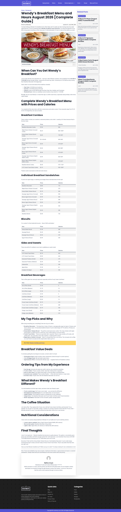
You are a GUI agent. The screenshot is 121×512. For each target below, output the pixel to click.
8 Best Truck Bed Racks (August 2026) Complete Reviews (87, 81)
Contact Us (50, 494)
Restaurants (77, 499)
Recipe (85, 3)
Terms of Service (52, 501)
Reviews (60, 3)
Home (22, 10)
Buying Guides (46, 3)
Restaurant (28, 10)
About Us (50, 492)
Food (75, 489)
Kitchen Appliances (69, 3)
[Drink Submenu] (81, 3)
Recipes (76, 496)
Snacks (76, 494)
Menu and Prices (94, 3)
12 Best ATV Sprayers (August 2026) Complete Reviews (87, 39)
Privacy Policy (51, 499)
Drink (79, 3)
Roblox (53, 3)
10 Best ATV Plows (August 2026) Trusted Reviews (87, 19)
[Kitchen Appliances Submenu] (74, 3)
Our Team (50, 496)
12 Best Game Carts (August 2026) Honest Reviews (88, 61)
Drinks (75, 492)
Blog (49, 489)
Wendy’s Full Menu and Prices (37, 343)
